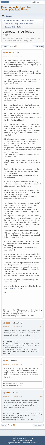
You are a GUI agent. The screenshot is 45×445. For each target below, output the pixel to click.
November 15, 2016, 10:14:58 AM (12, 326)
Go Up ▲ (30, 438)
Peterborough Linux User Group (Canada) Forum (16, 8)
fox (6, 360)
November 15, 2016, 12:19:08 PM (12, 364)
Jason (7, 323)
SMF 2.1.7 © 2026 (17, 440)
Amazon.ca (11, 288)
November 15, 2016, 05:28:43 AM (12, 56)
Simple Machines (28, 440)
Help (13, 438)
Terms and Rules (21, 438)
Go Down (5, 46)
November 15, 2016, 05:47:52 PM (12, 396)
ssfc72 (8, 52)
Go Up (4, 425)
